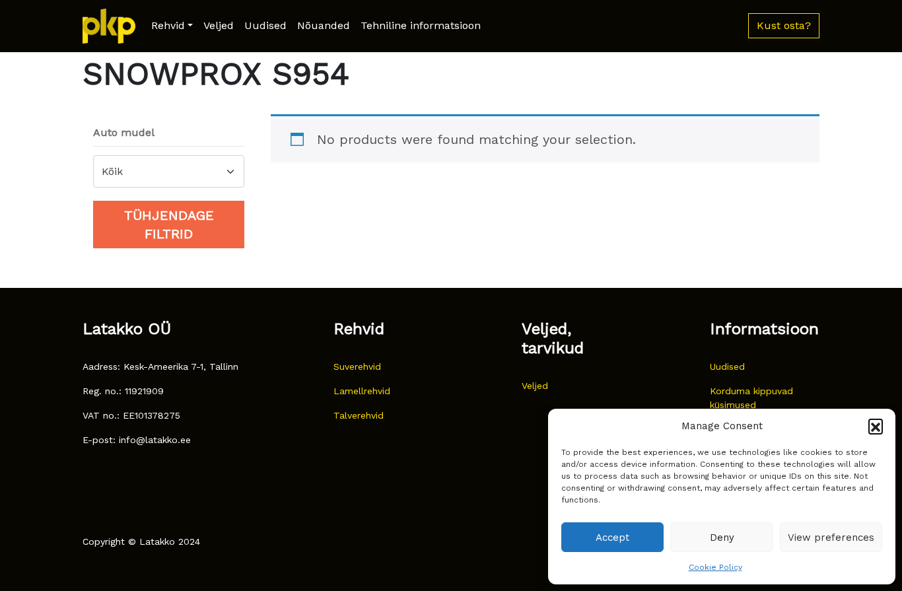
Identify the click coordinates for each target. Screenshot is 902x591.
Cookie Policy (715, 567)
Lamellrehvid (361, 391)
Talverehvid (358, 415)
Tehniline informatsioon (421, 25)
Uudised (265, 25)
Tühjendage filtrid (169, 224)
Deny (722, 537)
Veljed (218, 25)
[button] (875, 426)
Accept (612, 537)
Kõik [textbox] (112, 171)
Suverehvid (357, 366)
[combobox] (168, 171)
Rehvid (168, 25)
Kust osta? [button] (784, 25)
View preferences (831, 537)
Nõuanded (323, 25)
